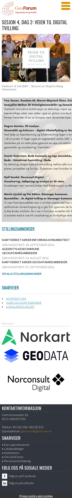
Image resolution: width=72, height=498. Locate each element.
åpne (65, 6)
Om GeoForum (13, 457)
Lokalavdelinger (20, 306)
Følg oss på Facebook (22, 476)
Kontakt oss (16, 298)
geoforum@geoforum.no (36, 431)
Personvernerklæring (17, 461)
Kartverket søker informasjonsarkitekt (36, 239)
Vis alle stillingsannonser (21, 273)
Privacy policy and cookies (36, 496)
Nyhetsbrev (11, 452)
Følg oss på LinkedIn (21, 483)
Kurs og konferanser (23, 302)
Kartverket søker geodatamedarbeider (34, 262)
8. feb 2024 (21, 86)
